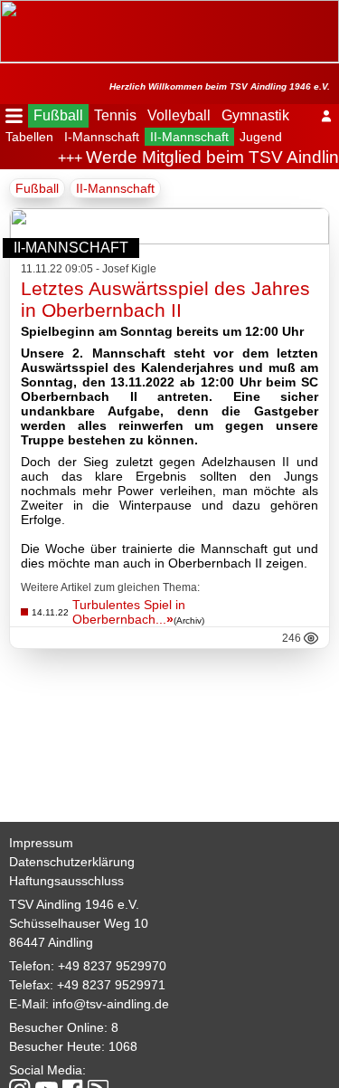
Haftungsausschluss (66, 880)
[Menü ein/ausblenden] (14, 116)
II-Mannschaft (189, 136)
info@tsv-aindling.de (110, 1004)
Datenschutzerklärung (72, 861)
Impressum (41, 842)
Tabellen (29, 136)
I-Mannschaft (101, 136)
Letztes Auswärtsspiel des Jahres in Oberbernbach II (165, 299)
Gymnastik (255, 115)
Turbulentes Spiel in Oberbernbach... (128, 611)
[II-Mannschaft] (169, 239)
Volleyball (179, 115)
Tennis (115, 115)
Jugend (261, 136)
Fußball (58, 115)
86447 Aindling (51, 942)
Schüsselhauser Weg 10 (78, 923)
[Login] (326, 116)
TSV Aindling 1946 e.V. (74, 904)
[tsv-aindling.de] (4, 9)
